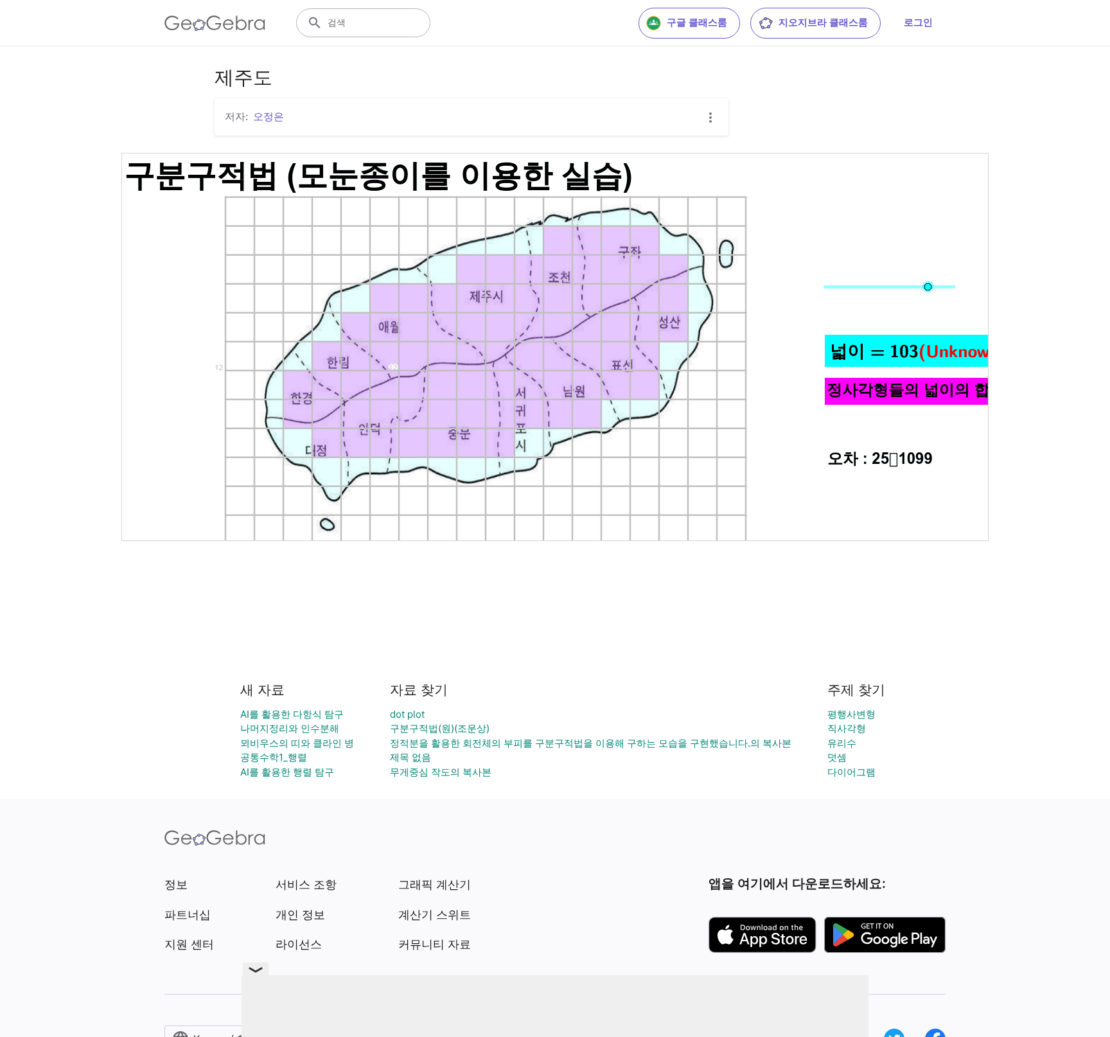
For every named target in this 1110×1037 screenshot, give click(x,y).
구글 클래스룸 (697, 22)
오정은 (268, 116)
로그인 (918, 22)
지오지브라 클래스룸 (823, 22)
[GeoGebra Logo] (214, 23)
